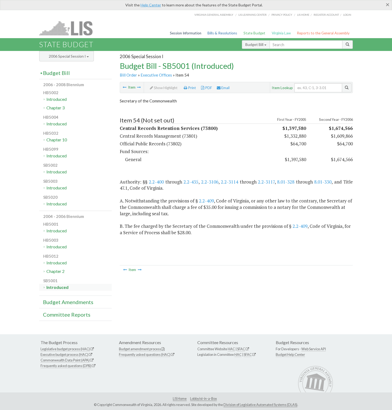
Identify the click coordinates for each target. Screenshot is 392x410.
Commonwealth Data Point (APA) (65, 360)
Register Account (326, 14)
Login (347, 14)
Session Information (185, 33)
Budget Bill (254, 44)
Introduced (56, 99)
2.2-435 (190, 182)
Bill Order (128, 75)
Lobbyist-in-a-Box (203, 398)
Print (191, 88)
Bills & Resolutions (222, 33)
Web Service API (313, 349)
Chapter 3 (55, 107)
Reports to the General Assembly (323, 33)
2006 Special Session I (68, 56)
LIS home (303, 14)
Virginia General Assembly (213, 14)
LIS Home (180, 398)
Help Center (151, 5)
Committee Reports (66, 314)
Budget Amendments (68, 302)
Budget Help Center (290, 354)
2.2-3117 (266, 182)
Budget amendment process (140, 349)
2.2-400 (156, 182)
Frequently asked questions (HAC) (144, 354)
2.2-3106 (209, 182)
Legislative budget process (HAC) (65, 349)
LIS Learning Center (252, 14)
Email (225, 88)
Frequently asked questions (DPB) (66, 366)
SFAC (241, 349)
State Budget (254, 33)
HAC (231, 349)
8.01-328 (285, 182)
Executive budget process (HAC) (64, 354)
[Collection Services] (124, 87)
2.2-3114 (229, 182)
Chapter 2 (55, 271)
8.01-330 (322, 182)
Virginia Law (281, 33)
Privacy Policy (281, 14)
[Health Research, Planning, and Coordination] (139, 87)
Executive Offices (156, 75)
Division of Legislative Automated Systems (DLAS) (260, 405)
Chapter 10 (56, 139)
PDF (208, 88)
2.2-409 (206, 201)
